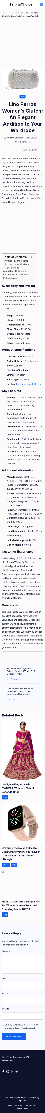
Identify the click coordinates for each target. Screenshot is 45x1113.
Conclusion (11, 278)
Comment (7, 951)
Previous (15, 679)
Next (9, 699)
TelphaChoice (21, 4)
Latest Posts (22, 1109)
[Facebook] (3, 1071)
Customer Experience (16, 274)
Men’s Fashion (32, 1105)
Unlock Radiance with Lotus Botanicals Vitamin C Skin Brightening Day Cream (20, 691)
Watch (6, 865)
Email (5, 993)
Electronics (19, 1105)
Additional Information (16, 271)
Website (5, 1009)
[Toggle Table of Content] (31, 257)
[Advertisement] (22, 44)
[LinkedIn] (12, 1071)
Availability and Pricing (16, 260)
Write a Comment (22, 141)
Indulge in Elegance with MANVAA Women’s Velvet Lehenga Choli (18, 788)
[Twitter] (16, 1071)
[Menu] (41, 4)
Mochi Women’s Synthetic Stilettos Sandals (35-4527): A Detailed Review (21, 671)
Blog (22, 96)
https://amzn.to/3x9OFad (28, 384)
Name (5, 978)
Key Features (12, 267)
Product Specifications (17, 264)
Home (9, 1105)
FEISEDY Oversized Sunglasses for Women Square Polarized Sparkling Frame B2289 (21, 905)
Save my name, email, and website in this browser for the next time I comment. (22, 1026)
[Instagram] (7, 1071)
